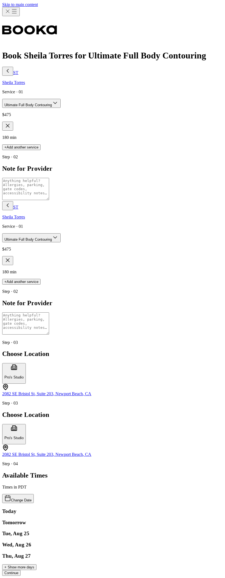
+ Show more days (19, 567)
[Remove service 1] (7, 126)
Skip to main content (20, 4)
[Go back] (7, 71)
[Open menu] (11, 11)
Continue (11, 573)
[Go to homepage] (112, 30)
